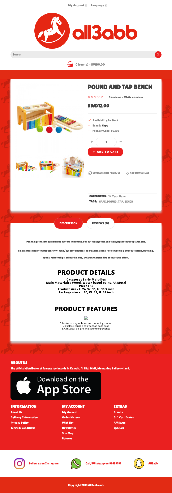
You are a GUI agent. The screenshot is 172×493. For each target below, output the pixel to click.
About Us (16, 412)
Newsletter (69, 428)
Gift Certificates (124, 417)
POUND (112, 201)
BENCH (129, 201)
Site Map (67, 433)
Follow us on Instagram (44, 463)
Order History (71, 417)
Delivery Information (24, 417)
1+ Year (113, 196)
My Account (69, 412)
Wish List (67, 422)
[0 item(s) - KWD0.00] (71, 65)
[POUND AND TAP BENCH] (49, 118)
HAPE (102, 201)
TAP (120, 201)
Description (68, 223)
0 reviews (115, 97)
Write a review (133, 97)
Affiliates (119, 422)
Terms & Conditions (23, 428)
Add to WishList (139, 172)
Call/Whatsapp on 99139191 (103, 463)
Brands (118, 412)
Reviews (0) (100, 223)
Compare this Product (106, 172)
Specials (119, 428)
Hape (105, 125)
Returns (67, 438)
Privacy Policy (20, 422)
